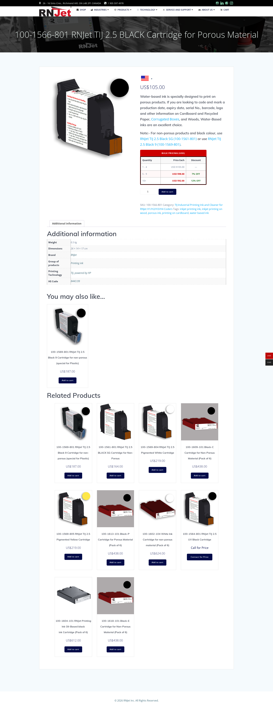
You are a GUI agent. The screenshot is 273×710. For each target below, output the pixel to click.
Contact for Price (200, 557)
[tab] (66, 223)
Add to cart (167, 191)
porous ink (154, 213)
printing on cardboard (175, 213)
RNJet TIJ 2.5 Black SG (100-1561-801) (168, 139)
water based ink (199, 213)
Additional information (67, 223)
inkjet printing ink (190, 209)
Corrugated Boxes (165, 119)
